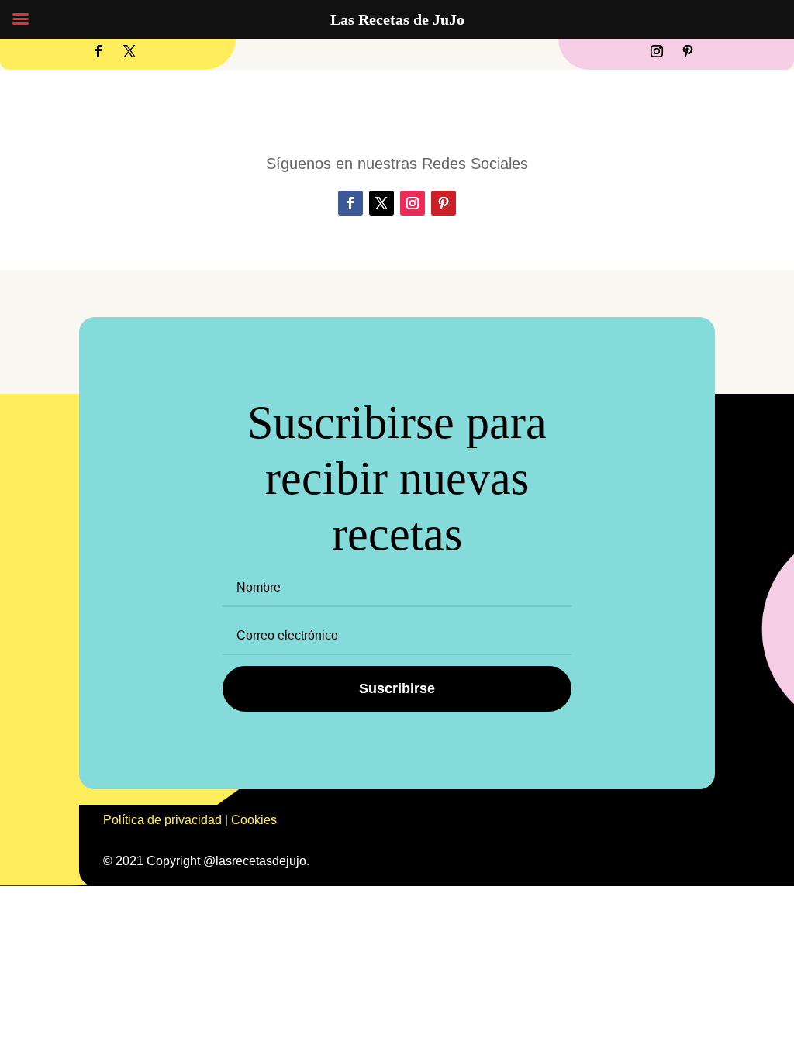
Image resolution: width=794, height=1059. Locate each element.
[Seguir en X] (129, 51)
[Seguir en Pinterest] (687, 51)
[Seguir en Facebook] (98, 51)
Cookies (254, 819)
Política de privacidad (162, 819)
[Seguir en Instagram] (656, 51)
